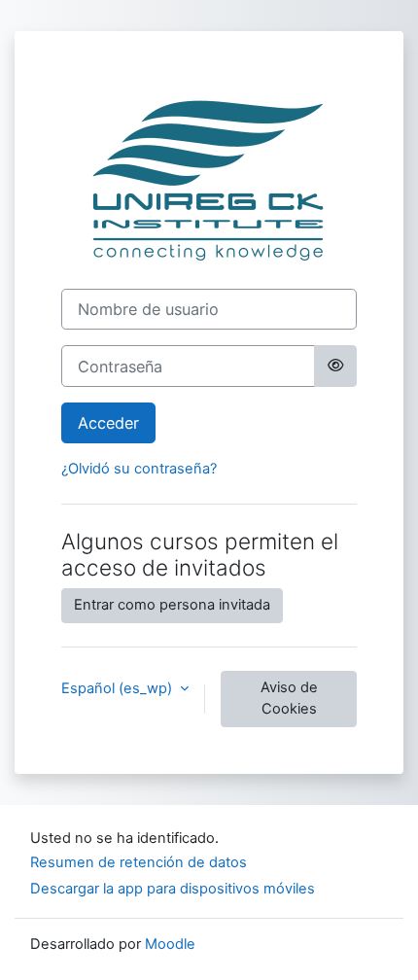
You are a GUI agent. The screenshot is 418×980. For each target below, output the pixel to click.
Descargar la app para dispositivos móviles (172, 888)
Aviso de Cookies (289, 698)
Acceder (108, 423)
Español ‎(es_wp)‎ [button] (118, 688)
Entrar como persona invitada (172, 604)
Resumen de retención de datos (138, 862)
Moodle (170, 944)
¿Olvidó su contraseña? (139, 468)
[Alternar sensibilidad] (335, 365)
